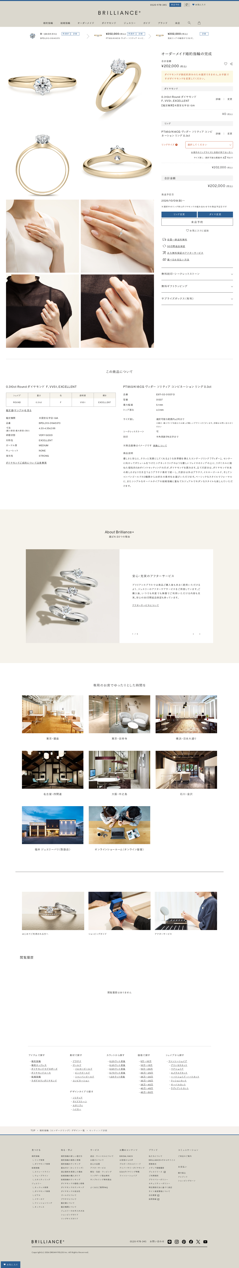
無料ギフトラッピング (174, 286)
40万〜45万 (147, 1088)
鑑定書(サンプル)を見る (19, 410)
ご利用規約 (154, 1176)
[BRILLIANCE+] (119, 13)
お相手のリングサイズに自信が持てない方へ (212, 152)
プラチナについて (69, 1199)
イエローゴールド (83, 1069)
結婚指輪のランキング (70, 1179)
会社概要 (153, 1195)
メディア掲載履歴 (156, 1168)
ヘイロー (77, 1109)
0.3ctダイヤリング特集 (130, 1172)
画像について (160, 445)
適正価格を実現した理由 (71, 1172)
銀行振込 (182, 1173)
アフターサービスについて (145, 605)
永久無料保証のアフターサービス (185, 253)
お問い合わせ (157, 1241)
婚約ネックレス (39, 1065)
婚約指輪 (36, 1061)
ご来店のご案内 (185, 1156)
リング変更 (179, 214)
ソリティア (78, 1097)
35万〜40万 (147, 1084)
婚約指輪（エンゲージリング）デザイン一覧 (62, 1130)
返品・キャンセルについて (102, 1156)
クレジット (183, 1177)
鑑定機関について (69, 1207)
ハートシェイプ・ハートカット (185, 1076)
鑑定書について (68, 1203)
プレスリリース (156, 1172)
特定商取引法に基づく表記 (160, 1187)
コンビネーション (81, 1080)
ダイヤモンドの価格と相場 (72, 1183)
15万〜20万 (147, 1069)
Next (200, 634)
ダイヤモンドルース (41, 1073)
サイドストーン (80, 1101)
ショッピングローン (187, 1181)
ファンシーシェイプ (177, 1061)
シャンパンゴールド (84, 1076)
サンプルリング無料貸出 (101, 1179)
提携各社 (153, 1164)
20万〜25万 (147, 1073)
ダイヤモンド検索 (42, 1164)
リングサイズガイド (69, 1219)
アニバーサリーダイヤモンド (132, 1168)
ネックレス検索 (41, 1187)
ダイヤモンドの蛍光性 (70, 1191)
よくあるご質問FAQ (99, 1187)
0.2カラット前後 (117, 1061)
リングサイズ (168, 144)
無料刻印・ (180, 273)
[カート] (199, 23)
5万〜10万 (146, 1061)
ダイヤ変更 (215, 214)
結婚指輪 (36, 1076)
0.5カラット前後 (117, 1069)
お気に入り (12, 1264)
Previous (194, 634)
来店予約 (175, 4)
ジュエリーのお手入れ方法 (72, 1211)
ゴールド (77, 1065)
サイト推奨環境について (159, 1191)
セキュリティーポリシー (159, 1183)
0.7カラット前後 (117, 1073)
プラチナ (77, 1061)
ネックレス (39, 1207)
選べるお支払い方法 (178, 259)
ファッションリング (43, 1203)
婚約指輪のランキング (70, 1164)
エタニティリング (42, 1179)
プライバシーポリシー (158, 1179)
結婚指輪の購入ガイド (70, 1176)
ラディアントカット (180, 1088)
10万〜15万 (147, 1065)
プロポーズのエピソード (130, 1164)
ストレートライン (42, 1172)
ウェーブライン (41, 1176)
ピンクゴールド (82, 1073)
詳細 (75, 34)
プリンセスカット (179, 1065)
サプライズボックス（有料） (177, 298)
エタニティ (78, 1105)
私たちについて (155, 1156)
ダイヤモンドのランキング (72, 1187)
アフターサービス (98, 1168)
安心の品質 (95, 1164)
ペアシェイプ (177, 1069)
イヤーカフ (39, 1199)
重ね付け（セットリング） (72, 1168)
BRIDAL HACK (126, 1156)
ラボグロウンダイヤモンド (44, 1080)
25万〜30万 (147, 1076)
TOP (33, 1130)
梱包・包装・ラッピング (101, 1172)
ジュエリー (36, 1183)
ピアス (37, 1195)
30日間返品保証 (176, 246)
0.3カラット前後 (117, 1065)
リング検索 (39, 1160)
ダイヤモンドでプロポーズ (44, 1069)
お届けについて (97, 1160)
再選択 (66, 34)
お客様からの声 (126, 1160)
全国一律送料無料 (177, 239)
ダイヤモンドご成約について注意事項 (26, 462)
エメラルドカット (179, 1073)
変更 (229, 99)
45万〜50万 (147, 1092)
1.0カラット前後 (117, 1076)
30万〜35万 (147, 1080)
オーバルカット (178, 1084)
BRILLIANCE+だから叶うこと (162, 1160)
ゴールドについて (69, 1195)
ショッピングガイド (69, 1215)
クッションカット (179, 1080)
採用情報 (153, 1199)
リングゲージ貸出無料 (100, 1176)
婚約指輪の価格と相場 (70, 1160)
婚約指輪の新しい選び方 (71, 1156)
